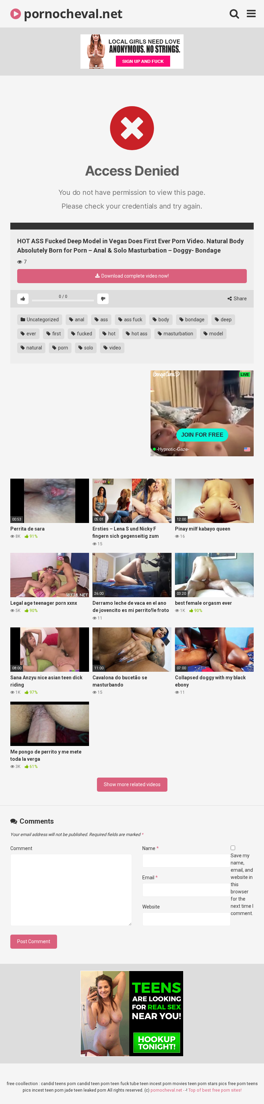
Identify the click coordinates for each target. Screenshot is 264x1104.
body (163, 319)
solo (88, 347)
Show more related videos (132, 784)
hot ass (139, 333)
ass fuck (132, 319)
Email (150, 877)
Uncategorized (42, 319)
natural (33, 347)
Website (151, 907)
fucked (84, 333)
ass (103, 319)
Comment (21, 848)
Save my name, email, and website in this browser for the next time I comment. (242, 884)
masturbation (178, 333)
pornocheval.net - (168, 1090)
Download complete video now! (134, 276)
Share (240, 298)
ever (30, 333)
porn (62, 347)
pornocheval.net (72, 13)
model (215, 333)
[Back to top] (241, 1083)
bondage (194, 319)
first (56, 333)
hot (111, 333)
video (114, 347)
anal (79, 319)
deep (226, 319)
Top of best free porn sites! (215, 1090)
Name (150, 848)
